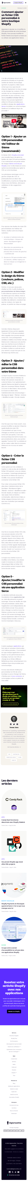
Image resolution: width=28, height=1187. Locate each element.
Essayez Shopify (18, 2)
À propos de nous (14, 1105)
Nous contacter (14, 1110)
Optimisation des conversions (14, 1049)
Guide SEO (14, 1091)
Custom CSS (16, 754)
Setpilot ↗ (14, 1072)
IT (19, 1130)
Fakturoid (14, 1067)
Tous (14, 1075)
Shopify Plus (14, 1038)
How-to (14, 760)
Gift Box (14, 1061)
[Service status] (14, 1175)
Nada (14, 1064)
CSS (9, 754)
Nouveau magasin (14, 1035)
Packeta (14, 1070)
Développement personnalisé (14, 1044)
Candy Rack (14, 1059)
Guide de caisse (14, 1089)
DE (10, 1130)
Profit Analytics (14, 1041)
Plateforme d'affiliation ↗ (14, 1046)
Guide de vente (14, 1094)
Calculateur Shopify (14, 1097)
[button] (26, 3)
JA (16, 1130)
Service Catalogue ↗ (14, 1051)
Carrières (14, 1108)
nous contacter (17, 676)
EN (4, 1130)
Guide (19, 757)
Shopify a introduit (18, 155)
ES (13, 1130)
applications (17, 646)
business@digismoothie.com (14, 1169)
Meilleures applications (14, 1086)
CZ (22, 1130)
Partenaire (14, 1113)
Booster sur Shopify (14, 1011)
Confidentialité (8, 1151)
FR (7, 1130)
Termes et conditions (18, 1151)
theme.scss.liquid (11, 757)
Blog (14, 1083)
